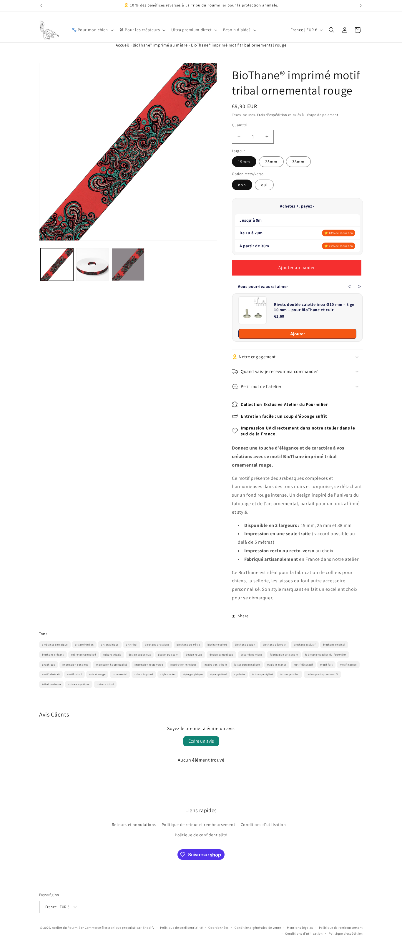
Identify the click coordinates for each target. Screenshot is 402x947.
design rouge (194, 654)
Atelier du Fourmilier (68, 927)
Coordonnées (218, 927)
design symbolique (221, 654)
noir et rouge (97, 674)
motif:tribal (74, 674)
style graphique (192, 674)
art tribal (131, 644)
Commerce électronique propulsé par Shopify (119, 927)
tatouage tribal (289, 674)
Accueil (122, 45)
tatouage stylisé (262, 674)
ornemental (120, 674)
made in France (276, 664)
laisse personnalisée (247, 664)
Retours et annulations (134, 824)
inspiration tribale (215, 664)
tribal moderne (51, 684)
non (242, 185)
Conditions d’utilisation (304, 933)
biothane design (245, 644)
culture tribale (112, 654)
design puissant (168, 654)
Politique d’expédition (346, 933)
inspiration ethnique (183, 664)
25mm (271, 161)
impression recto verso (148, 664)
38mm (298, 161)
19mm (244, 161)
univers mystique (78, 684)
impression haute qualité (111, 664)
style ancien (167, 674)
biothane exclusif (304, 644)
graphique (48, 664)
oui (264, 185)
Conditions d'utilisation (263, 824)
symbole (239, 674)
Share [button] (243, 615)
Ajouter (297, 333)
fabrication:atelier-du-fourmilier (325, 654)
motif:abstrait (51, 674)
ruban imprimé (143, 674)
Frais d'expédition (272, 114)
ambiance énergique (55, 644)
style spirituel (218, 674)
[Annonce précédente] (41, 5)
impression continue (75, 664)
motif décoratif (303, 664)
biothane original (334, 644)
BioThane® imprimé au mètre (160, 45)
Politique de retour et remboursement (198, 824)
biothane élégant (53, 654)
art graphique (110, 644)
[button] (92, 30)
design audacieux (140, 654)
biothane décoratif (275, 644)
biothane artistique (157, 644)
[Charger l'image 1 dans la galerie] (57, 264)
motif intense (348, 664)
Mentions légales (300, 927)
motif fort (326, 664)
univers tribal (105, 684)
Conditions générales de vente (258, 927)
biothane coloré (217, 644)
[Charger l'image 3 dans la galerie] (128, 264)
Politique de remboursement (341, 927)
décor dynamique (252, 654)
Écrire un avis (201, 741)
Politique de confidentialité (201, 835)
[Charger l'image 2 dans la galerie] (92, 264)
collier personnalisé (83, 654)
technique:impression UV (322, 674)
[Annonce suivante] (360, 5)
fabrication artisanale (284, 654)
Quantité (239, 124)
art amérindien (84, 644)
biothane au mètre (188, 644)
